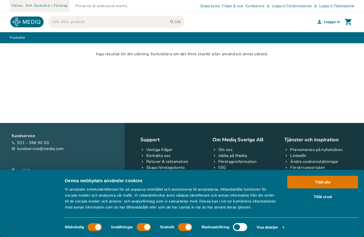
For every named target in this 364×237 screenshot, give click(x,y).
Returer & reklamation (167, 161)
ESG (222, 167)
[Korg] (348, 22)
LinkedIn (298, 155)
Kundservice (254, 5)
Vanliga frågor (159, 149)
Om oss (225, 149)
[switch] (144, 227)
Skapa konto (210, 5)
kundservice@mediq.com (38, 148)
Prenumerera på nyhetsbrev (316, 149)
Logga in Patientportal (334, 5)
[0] (348, 22)
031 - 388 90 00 (30, 143)
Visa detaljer (267, 227)
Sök (177, 22)
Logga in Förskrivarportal (289, 5)
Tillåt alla (322, 182)
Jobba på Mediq (232, 155)
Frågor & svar (232, 5)
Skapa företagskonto (165, 167)
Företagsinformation (237, 161)
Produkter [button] (17, 37)
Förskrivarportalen (307, 167)
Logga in (332, 22)
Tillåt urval (323, 196)
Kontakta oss (158, 155)
